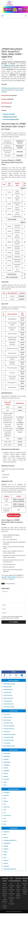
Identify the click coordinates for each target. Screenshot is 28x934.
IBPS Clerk (4, 887)
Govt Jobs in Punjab (9, 740)
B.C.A (5, 818)
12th (5, 809)
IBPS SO (5, 891)
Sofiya (4, 59)
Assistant (6, 849)
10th (5, 798)
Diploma (6, 801)
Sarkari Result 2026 (8, 704)
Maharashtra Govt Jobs (9, 734)
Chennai (6, 767)
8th (4, 804)
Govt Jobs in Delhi (8, 723)
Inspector (6, 860)
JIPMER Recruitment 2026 (11, 65)
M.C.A (5, 821)
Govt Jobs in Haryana (9, 725)
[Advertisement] (14, 33)
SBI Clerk (5, 889)
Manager (6, 846)
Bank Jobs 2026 (7, 686)
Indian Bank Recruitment (11, 901)
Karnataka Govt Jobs (9, 728)
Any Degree (6, 792)
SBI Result (24, 883)
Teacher (6, 863)
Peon (5, 857)
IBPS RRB (4, 893)
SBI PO (4, 885)
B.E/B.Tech (6, 795)
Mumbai (6, 776)
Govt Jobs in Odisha (9, 737)
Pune (5, 785)
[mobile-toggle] (2, 16)
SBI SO (4, 895)
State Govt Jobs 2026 (9, 706)
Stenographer (7, 843)
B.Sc (5, 824)
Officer (5, 851)
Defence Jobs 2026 (8, 698)
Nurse (5, 854)
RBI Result (24, 889)
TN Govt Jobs (7, 743)
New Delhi (6, 779)
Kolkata (6, 773)
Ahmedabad (7, 756)
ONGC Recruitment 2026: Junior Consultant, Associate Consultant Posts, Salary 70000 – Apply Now (12, 89)
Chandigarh (6, 765)
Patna (5, 782)
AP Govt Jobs (7, 714)
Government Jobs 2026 (9, 684)
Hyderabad (6, 770)
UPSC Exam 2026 (8, 695)
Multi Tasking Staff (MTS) (10, 869)
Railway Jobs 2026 (8, 689)
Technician (6, 866)
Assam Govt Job (8, 717)
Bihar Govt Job (7, 720)
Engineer (6, 837)
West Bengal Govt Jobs (9, 746)
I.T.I (5, 812)
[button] (26, 16)
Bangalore (6, 759)
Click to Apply (13, 515)
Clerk (5, 834)
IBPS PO (5, 883)
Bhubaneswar (7, 762)
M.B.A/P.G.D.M (7, 815)
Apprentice (6, 831)
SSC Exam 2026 (7, 692)
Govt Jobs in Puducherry (10, 583)
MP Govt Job (7, 731)
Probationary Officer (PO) (10, 840)
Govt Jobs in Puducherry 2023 (11, 119)
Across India (7, 753)
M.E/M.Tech (6, 807)
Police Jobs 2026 (8, 701)
